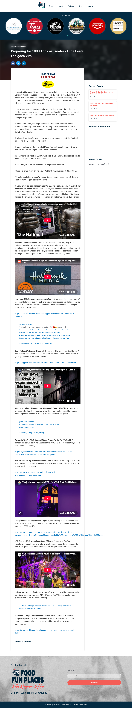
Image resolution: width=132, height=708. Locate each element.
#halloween (33, 333)
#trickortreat (23, 333)
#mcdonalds (23, 424)
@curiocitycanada (25, 324)
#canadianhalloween (53, 330)
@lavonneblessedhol (26, 422)
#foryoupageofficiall (26, 427)
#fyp (67, 338)
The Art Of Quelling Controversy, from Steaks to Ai (101, 93)
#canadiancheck (25, 338)
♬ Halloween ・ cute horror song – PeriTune (35, 344)
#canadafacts (36, 338)
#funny (48, 424)
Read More (93, 97)
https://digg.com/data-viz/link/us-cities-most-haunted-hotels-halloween (45, 362)
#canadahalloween (39, 330)
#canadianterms (52, 335)
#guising (56, 338)
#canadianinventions (26, 335)
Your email (70, 670)
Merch (61, 6)
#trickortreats (66, 330)
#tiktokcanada (47, 338)
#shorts (57, 424)
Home (51, 6)
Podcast (71, 6)
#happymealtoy (34, 424)
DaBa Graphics (73, 704)
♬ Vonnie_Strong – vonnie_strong (31, 433)
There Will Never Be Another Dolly (102, 116)
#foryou (62, 338)
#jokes (42, 424)
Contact (90, 6)
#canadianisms (64, 335)
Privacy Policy (83, 704)
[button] (13, 63)
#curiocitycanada (25, 330)
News (80, 6)
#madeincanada (40, 335)
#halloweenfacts (43, 333)
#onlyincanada (55, 333)
